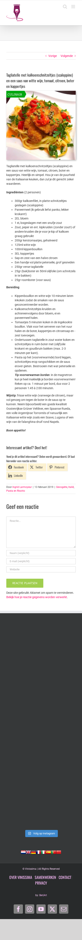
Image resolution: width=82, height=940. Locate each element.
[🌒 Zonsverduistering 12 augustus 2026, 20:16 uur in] (41, 807)
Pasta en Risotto (15, 490)
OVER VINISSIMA (20, 877)
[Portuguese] (53, 851)
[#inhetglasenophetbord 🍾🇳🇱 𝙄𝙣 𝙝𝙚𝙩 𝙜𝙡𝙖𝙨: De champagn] (41, 766)
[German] (33, 851)
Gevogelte (61, 487)
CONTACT (65, 877)
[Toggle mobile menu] (73, 6)
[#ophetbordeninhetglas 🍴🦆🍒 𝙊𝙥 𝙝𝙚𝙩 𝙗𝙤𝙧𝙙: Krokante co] (41, 725)
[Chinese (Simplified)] (58, 851)
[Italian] (43, 851)
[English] (28, 851)
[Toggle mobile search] (65, 6)
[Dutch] (23, 851)
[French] (38, 851)
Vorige (52, 56)
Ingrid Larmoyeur (22, 487)
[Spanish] (48, 851)
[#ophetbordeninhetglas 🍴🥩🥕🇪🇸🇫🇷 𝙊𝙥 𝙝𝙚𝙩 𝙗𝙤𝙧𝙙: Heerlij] (41, 685)
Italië (71, 487)
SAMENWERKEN (45, 877)
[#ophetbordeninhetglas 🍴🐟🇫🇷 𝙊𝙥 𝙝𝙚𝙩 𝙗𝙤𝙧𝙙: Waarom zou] (41, 644)
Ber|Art (43, 895)
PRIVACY (41, 883)
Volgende (67, 56)
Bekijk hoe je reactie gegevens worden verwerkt (36, 597)
